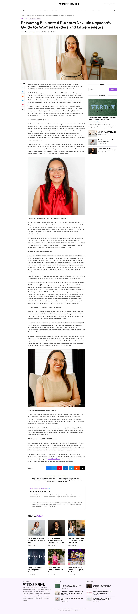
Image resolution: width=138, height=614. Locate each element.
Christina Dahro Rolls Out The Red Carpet (55, 570)
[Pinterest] (23, 104)
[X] (23, 92)
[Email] (23, 109)
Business (46, 10)
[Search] (114, 10)
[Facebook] (23, 87)
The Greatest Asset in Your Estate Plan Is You (36, 540)
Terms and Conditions (76, 607)
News (38, 10)
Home (22, 15)
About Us (53, 607)
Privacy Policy (66, 607)
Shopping (99, 10)
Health (61, 10)
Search (113, 89)
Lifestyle (70, 10)
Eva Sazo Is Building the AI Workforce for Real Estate (76, 540)
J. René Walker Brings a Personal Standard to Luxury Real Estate (106, 150)
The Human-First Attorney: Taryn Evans (35, 570)
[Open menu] (24, 10)
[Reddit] (23, 96)
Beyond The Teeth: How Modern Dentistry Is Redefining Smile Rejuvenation (102, 598)
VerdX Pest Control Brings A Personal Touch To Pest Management (71, 585)
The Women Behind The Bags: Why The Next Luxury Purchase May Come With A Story (107, 132)
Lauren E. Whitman (26, 32)
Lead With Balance (54, 459)
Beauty (54, 10)
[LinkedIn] (65, 468)
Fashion (90, 10)
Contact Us (59, 607)
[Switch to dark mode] (24, 4)
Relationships (80, 10)
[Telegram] (23, 100)
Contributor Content (34, 18)
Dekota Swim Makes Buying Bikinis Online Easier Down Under (102, 592)
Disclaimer (84, 607)
